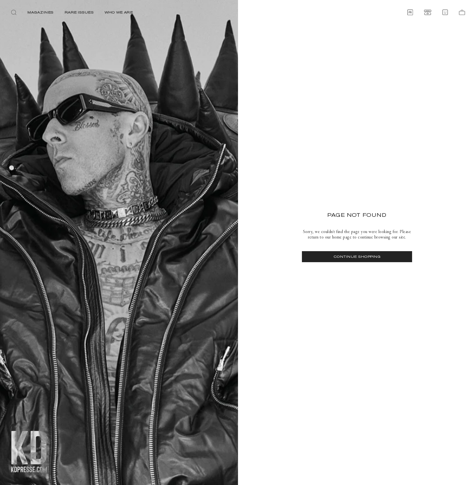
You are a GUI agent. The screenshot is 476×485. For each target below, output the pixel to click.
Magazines (41, 12)
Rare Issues (79, 12)
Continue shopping (357, 256)
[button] (14, 12)
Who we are (119, 12)
